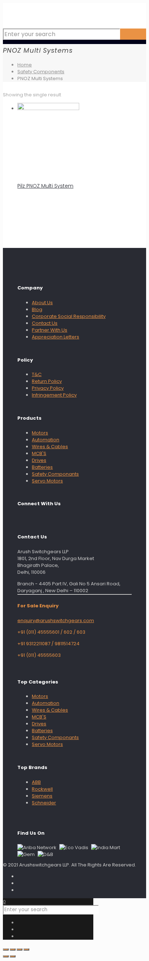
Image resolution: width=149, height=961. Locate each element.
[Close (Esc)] (26, 949)
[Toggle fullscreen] (13, 949)
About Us (42, 302)
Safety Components (40, 71)
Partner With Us (49, 330)
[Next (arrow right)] (13, 956)
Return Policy (47, 381)
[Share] (19, 949)
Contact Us (45, 323)
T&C (37, 374)
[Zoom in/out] (6, 949)
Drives (39, 460)
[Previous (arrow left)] (6, 956)
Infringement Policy (54, 395)
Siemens (42, 795)
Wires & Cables (50, 446)
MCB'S (39, 453)
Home (24, 64)
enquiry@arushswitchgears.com (55, 620)
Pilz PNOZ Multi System (45, 185)
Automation (45, 439)
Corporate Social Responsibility (69, 316)
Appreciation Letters (55, 336)
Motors (40, 432)
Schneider (44, 802)
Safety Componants (55, 474)
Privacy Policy (48, 388)
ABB (36, 782)
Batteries (42, 467)
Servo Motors (47, 480)
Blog (37, 309)
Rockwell (42, 789)
